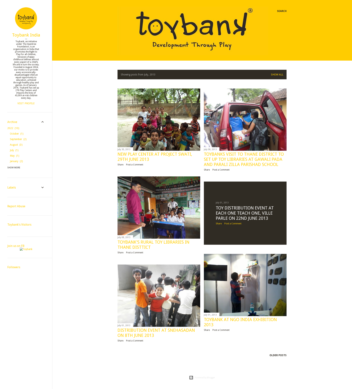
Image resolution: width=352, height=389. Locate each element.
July (14, 150)
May (14, 155)
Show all (277, 74)
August (16, 144)
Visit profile (26, 103)
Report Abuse (16, 206)
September (18, 139)
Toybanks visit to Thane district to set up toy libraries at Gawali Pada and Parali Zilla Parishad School (244, 159)
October (16, 133)
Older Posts (278, 355)
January (16, 161)
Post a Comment (134, 164)
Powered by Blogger (205, 377)
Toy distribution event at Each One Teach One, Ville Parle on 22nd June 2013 (245, 213)
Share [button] (120, 164)
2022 (12, 128)
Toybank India (26, 35)
